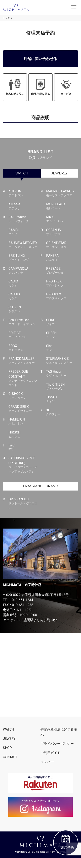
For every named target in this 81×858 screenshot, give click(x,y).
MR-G (56, 219)
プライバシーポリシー (57, 744)
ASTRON (16, 193)
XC (53, 412)
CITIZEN (15, 309)
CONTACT (10, 757)
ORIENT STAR (57, 245)
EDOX (16, 348)
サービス (66, 93)
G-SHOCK (17, 395)
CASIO (13, 283)
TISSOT (51, 399)
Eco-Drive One (22, 322)
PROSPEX (56, 296)
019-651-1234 (22, 600)
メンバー (47, 762)
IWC (12, 447)
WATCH (21, 173)
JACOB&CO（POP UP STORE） (23, 464)
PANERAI (53, 257)
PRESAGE (55, 270)
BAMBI (14, 232)
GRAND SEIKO (20, 408)
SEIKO (52, 322)
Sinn (49, 348)
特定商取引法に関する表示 (58, 731)
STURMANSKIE (59, 360)
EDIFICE (17, 335)
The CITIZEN (55, 386)
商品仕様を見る (40, 93)
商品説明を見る (14, 93)
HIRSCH (14, 434)
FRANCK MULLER (22, 360)
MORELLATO (55, 206)
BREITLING (19, 257)
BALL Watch (19, 219)
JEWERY (9, 739)
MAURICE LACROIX (60, 193)
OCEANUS (53, 232)
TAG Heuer (56, 373)
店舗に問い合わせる (40, 58)
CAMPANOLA (18, 270)
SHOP (7, 748)
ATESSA (14, 206)
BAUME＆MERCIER (23, 245)
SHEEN (51, 335)
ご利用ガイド (50, 753)
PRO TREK (55, 283)
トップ (6, 18)
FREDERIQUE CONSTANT (23, 378)
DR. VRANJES (23, 503)
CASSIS (14, 296)
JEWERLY (59, 173)
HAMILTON (17, 421)
